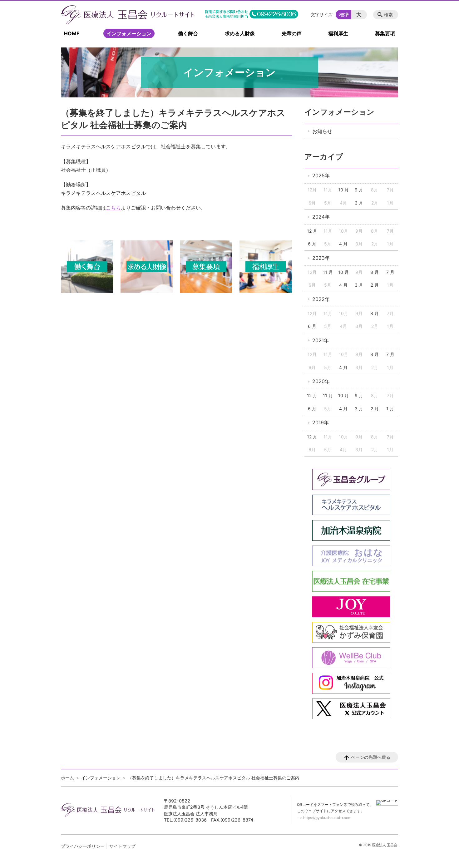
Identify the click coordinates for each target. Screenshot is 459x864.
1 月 (390, 408)
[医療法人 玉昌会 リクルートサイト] (128, 15)
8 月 (374, 272)
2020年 (321, 381)
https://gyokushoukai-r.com (327, 817)
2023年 (321, 258)
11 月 (328, 272)
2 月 (375, 285)
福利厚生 (338, 33)
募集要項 (385, 33)
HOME (72, 33)
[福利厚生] (265, 291)
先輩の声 (292, 33)
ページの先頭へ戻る (370, 757)
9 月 (359, 189)
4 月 (343, 243)
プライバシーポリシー (83, 846)
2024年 (321, 217)
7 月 (390, 272)
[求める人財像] (147, 291)
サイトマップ (122, 846)
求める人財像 (240, 33)
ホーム (67, 777)
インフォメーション (128, 33)
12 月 (312, 231)
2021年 (320, 340)
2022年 (321, 299)
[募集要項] (206, 291)
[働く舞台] (87, 291)
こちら (113, 208)
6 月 (312, 243)
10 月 (343, 189)
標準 (344, 15)
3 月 (359, 202)
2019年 (320, 422)
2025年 (321, 175)
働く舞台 (188, 33)
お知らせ (322, 131)
